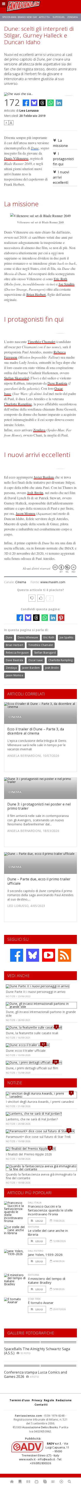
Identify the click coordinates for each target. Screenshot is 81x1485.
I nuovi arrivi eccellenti (61, 177)
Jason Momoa (25, 513)
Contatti (41, 1404)
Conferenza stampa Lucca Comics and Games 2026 (35, 1374)
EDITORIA (33, 1227)
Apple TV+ (44, 17)
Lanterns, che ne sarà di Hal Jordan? (32, 1119)
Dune (35, 148)
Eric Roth (60, 279)
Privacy (37, 1400)
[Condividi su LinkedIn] (59, 102)
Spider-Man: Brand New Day (19, 17)
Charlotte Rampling (18, 404)
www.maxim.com (52, 582)
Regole (49, 1400)
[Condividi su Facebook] (26, 102)
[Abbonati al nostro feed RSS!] (64, 955)
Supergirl (58, 17)
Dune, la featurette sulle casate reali (32, 1033)
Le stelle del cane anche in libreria (48, 1232)
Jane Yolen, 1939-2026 (45, 1254)
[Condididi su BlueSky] (34, 102)
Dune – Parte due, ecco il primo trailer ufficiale (38, 881)
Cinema (20, 582)
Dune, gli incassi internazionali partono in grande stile (41, 1014)
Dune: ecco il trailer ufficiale (26, 1051)
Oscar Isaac (35, 660)
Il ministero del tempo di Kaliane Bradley (46, 1280)
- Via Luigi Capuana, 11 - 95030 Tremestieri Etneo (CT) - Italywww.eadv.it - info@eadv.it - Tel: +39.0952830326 (44, 1453)
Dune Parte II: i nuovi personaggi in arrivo (35, 992)
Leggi (39, 1220)
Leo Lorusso (29, 110)
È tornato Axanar (41, 1302)
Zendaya (72, 17)
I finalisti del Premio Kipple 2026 (29, 1154)
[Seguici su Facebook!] (16, 955)
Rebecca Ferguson (17, 652)
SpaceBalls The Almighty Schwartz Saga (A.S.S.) (37, 1350)
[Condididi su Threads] (42, 102)
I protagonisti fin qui (63, 158)
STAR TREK (34, 1299)
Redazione (63, 1400)
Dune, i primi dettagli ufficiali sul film (32, 1068)
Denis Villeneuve (16, 158)
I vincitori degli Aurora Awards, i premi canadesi (40, 1102)
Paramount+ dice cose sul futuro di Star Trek (38, 1137)
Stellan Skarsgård (16, 378)
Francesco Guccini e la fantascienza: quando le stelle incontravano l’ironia (50, 1210)
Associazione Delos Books (40, 1427)
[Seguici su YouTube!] (48, 955)
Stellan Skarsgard (45, 652)
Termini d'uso (20, 1400)
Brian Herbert (36, 294)
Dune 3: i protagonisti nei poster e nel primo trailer (39, 806)
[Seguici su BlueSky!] (32, 955)
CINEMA (14, 716)
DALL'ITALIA (35, 1202)
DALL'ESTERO (36, 1251)
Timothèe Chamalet (41, 341)
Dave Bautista (57, 383)
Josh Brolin (35, 492)
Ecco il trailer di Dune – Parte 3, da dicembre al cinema (35, 731)
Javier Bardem (44, 477)
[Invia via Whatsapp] (50, 102)
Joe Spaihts (67, 284)
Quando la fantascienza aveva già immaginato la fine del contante (41, 1176)
